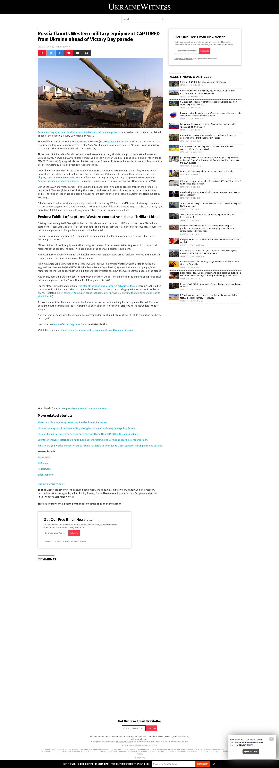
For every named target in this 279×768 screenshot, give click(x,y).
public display (78, 493)
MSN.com (43, 463)
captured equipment (84, 489)
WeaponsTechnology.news (66, 324)
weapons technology (56, 496)
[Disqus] (100, 599)
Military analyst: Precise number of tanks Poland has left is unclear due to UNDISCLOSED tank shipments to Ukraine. (100, 445)
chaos (99, 489)
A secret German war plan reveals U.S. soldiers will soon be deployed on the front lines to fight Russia (208, 136)
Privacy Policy (139, 758)
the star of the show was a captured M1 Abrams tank (107, 286)
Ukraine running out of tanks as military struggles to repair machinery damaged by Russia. (86, 428)
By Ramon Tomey (197, 97)
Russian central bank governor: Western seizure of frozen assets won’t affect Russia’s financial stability (210, 114)
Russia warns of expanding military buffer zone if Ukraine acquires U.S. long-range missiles (207, 147)
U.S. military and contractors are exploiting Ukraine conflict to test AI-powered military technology (208, 296)
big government (63, 489)
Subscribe (202, 764)
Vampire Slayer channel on (84, 408)
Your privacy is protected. (53, 541)
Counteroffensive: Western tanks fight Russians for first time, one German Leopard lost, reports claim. (93, 440)
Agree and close (250, 751)
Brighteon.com (46, 474)
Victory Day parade (137, 493)
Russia (90, 493)
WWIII (71, 496)
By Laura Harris (196, 290)
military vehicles (136, 489)
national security (47, 493)
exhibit (107, 489)
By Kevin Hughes (197, 301)
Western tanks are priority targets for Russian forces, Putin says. (73, 422)
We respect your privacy (124, 741)
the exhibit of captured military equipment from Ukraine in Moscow (97, 330)
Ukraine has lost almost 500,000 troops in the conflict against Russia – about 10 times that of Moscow (208, 252)
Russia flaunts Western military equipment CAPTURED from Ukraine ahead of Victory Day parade (207, 92)
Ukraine (121, 493)
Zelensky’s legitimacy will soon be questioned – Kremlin (206, 171)
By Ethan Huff (195, 108)
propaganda (63, 493)
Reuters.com (44, 469)
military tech (119, 489)
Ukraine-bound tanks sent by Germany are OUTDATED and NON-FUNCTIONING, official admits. (88, 434)
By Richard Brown (197, 85)
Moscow (150, 489)
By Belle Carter (196, 141)
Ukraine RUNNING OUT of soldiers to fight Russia (203, 82)
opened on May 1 (115, 141)
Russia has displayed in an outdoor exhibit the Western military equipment (78, 132)
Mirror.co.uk (44, 457)
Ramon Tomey (62, 46)
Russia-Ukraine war (105, 493)
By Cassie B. (195, 268)
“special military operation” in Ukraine (58, 181)
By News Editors (196, 166)
